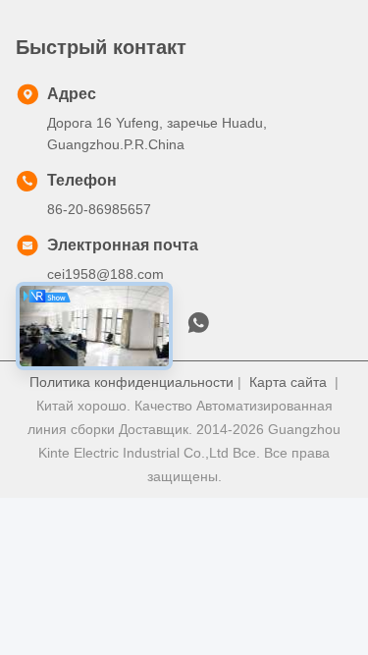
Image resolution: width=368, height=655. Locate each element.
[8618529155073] (198, 328)
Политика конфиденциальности (131, 382)
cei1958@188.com (105, 274)
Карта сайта (288, 382)
